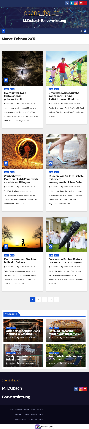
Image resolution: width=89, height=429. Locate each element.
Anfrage (26, 409)
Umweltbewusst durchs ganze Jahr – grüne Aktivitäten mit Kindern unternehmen (64, 97)
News (12, 89)
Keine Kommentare (28, 104)
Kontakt (26, 414)
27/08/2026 (12, 338)
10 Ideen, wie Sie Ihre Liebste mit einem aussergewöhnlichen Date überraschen (66, 180)
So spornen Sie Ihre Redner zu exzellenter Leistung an (65, 261)
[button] (81, 31)
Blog (6, 89)
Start (11, 409)
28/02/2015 (10, 104)
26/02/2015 (55, 267)
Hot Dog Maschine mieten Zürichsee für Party (63, 333)
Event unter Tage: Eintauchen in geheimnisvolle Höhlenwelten (15, 97)
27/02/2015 (55, 187)
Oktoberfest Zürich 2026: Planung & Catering (23, 332)
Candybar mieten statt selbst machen (21, 358)
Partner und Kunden (36, 419)
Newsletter (18, 414)
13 (50, 299)
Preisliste (34, 414)
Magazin (40, 409)
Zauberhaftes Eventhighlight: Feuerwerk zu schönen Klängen (21, 179)
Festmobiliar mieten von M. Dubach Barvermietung (65, 359)
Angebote (18, 409)
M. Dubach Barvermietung (44, 21)
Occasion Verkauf (21, 419)
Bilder (33, 409)
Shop (41, 414)
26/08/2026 (55, 338)
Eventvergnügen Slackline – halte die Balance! (21, 261)
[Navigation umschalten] (43, 31)
